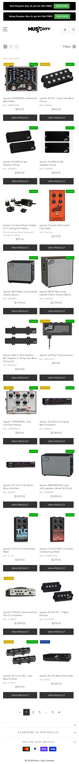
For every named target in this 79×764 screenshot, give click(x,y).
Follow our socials (39, 742)
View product (20, 117)
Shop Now (61, 6)
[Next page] (59, 712)
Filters (67, 46)
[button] (5, 46)
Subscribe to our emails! (38, 732)
